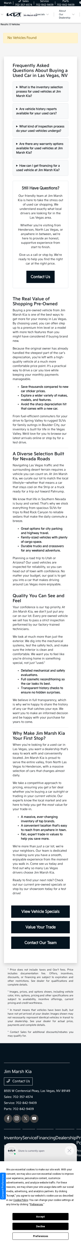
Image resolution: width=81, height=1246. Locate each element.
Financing (46, 1137)
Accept (40, 1216)
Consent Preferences (2, 1186)
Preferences (40, 1236)
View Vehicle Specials (40, 911)
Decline (40, 1226)
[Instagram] (17, 1118)
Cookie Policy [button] (20, 1200)
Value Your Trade (41, 927)
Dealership (65, 1137)
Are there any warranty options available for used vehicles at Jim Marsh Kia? (39, 148)
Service (29, 1137)
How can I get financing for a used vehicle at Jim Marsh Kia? (38, 168)
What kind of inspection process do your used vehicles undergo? (40, 129)
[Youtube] (34, 1118)
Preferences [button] (36, 1204)
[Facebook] (8, 1118)
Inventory (13, 1137)
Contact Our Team (41, 943)
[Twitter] (25, 1118)
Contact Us (40, 277)
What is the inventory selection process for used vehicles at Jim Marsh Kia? (39, 91)
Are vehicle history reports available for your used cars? (36, 111)
